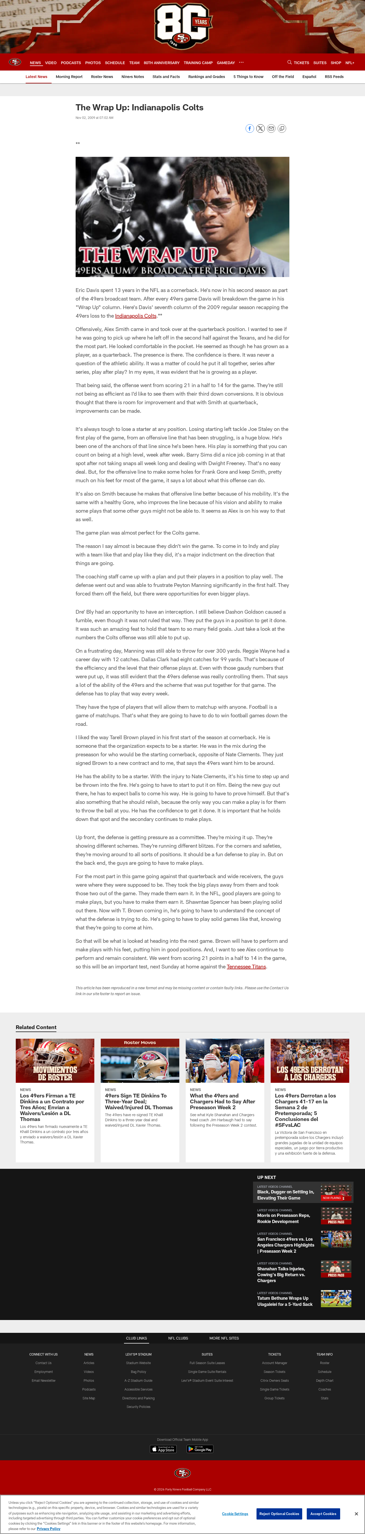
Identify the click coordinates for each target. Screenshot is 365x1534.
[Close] (356, 1514)
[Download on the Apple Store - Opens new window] (163, 1449)
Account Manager (274, 1363)
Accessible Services (139, 1389)
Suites (207, 1354)
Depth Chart (324, 1380)
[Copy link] (282, 128)
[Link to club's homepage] (15, 62)
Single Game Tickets (274, 1389)
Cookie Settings (235, 1514)
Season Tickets (274, 1371)
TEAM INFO (325, 1354)
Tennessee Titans (246, 966)
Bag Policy (138, 1371)
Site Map (89, 1398)
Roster (324, 1363)
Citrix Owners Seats (275, 1380)
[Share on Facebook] (250, 131)
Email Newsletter (44, 1380)
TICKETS (274, 1354)
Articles (89, 1363)
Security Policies (138, 1406)
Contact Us (44, 1363)
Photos (89, 1380)
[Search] (290, 62)
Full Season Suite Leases (207, 1363)
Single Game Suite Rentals (207, 1371)
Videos (89, 1371)
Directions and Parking (138, 1398)
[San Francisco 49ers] (182, 1474)
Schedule (324, 1371)
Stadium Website (138, 1363)
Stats (324, 1398)
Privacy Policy (48, 1528)
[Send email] (271, 131)
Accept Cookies (323, 1514)
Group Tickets (275, 1398)
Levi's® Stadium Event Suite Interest (207, 1380)
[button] (303, 1192)
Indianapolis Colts (135, 315)
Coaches (325, 1389)
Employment (43, 1371)
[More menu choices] (241, 62)
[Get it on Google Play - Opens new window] (200, 1451)
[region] (182, 1514)
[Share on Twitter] (260, 131)
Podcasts (89, 1389)
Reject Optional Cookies (279, 1514)
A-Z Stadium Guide (138, 1380)
